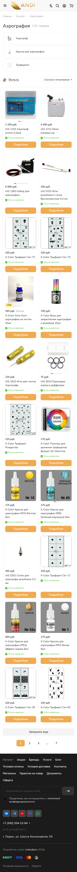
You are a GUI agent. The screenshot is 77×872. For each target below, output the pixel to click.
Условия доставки (38, 766)
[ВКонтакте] (6, 813)
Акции (21, 760)
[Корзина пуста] (71, 5)
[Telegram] (14, 813)
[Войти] (64, 5)
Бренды (34, 760)
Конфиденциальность (16, 866)
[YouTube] (22, 813)
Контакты (60, 766)
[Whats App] (38, 813)
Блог (58, 760)
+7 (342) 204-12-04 (15, 823)
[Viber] (30, 813)
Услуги (47, 760)
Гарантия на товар (31, 773)
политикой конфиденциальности (34, 800)
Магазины (9, 773)
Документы (54, 773)
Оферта (8, 780)
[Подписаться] (68, 791)
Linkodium (31, 849)
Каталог (8, 760)
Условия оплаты (13, 766)
